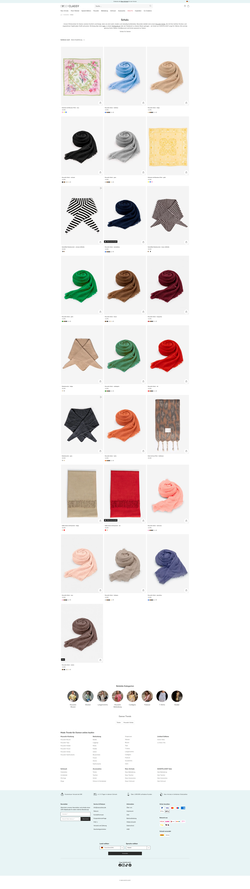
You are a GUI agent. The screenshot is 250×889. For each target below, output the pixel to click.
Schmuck (113, 11)
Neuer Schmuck (129, 781)
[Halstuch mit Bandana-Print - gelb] (168, 145)
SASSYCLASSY (126, 880)
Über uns (129, 807)
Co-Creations (148, 11)
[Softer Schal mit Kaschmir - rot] (125, 494)
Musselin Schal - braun (111, 316)
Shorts (95, 761)
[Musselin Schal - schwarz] (82, 145)
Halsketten (64, 772)
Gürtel (95, 778)
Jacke (103, 26)
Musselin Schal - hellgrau (111, 595)
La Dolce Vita (161, 743)
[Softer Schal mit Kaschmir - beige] (82, 494)
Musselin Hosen (65, 749)
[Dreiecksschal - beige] (82, 354)
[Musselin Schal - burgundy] (168, 285)
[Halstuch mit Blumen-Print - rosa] (82, 76)
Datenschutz (130, 826)
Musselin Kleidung (67, 736)
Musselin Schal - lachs (111, 456)
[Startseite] (61, 14)
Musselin (96, 11)
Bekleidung (104, 11)
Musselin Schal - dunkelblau (112, 247)
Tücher (119, 722)
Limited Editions (163, 736)
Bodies (95, 740)
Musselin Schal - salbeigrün (112, 386)
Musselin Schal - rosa (67, 595)
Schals (71, 14)
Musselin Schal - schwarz (68, 177)
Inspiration (138, 11)
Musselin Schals (160, 24)
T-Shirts (162, 705)
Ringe (62, 781)
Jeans (126, 764)
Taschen (95, 775)
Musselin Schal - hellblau (111, 107)
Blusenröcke (96, 755)
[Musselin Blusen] (73, 696)
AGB (128, 829)
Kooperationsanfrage (100, 818)
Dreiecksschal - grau (67, 456)
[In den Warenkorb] (100, 103)
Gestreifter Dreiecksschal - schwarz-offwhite (73, 247)
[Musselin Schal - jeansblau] (168, 563)
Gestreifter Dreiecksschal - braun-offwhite (158, 247)
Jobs (128, 815)
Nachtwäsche (97, 764)
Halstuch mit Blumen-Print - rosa (70, 107)
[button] (188, 6)
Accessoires (121, 11)
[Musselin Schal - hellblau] (125, 76)
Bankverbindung (131, 818)
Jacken (95, 752)
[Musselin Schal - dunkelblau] (125, 215)
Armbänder (64, 775)
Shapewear (128, 736)
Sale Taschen (161, 775)
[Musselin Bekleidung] (117, 696)
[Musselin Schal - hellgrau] (125, 563)
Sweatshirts (128, 761)
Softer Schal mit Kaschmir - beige (70, 525)
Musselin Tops (65, 743)
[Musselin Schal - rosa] (82, 563)
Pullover (147, 705)
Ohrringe (63, 778)
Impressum (130, 811)
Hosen (95, 758)
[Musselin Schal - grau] (125, 145)
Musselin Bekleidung (118, 706)
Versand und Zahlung (100, 826)
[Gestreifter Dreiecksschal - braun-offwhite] (168, 215)
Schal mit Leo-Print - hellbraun (156, 456)
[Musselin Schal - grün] (82, 285)
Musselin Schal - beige (154, 107)
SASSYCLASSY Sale (164, 769)
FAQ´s (96, 822)
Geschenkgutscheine (100, 829)
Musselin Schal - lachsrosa (155, 525)
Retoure (96, 811)
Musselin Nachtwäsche (68, 755)
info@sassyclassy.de (100, 807)
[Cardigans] (132, 696)
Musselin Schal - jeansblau (155, 595)
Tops (126, 746)
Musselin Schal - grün (67, 316)
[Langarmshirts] (103, 696)
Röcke (94, 746)
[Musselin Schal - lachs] (125, 424)
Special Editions (86, 11)
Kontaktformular (99, 815)
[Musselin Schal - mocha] (82, 633)
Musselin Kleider (66, 746)
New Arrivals (64, 11)
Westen (88, 705)
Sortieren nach (65, 40)
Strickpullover (116, 26)
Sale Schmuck (161, 781)
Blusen (127, 742)
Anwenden (125, 853)
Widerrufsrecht (131, 822)
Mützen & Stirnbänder (99, 781)
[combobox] (124, 6)
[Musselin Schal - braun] (125, 285)
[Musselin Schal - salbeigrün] (125, 354)
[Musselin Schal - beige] (168, 76)
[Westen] (88, 696)
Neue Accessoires (130, 778)
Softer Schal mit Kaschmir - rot (112, 525)
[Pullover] (147, 696)
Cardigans (132, 705)
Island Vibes (161, 740)
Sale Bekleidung (162, 772)
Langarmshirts (103, 705)
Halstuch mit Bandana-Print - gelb (157, 177)
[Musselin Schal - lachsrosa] (168, 494)
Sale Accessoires (162, 778)
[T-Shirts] (162, 696)
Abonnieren (86, 819)
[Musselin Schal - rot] (168, 354)
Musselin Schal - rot (153, 386)
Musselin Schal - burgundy (155, 316)
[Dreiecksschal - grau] (82, 424)
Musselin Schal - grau (110, 177)
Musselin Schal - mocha (68, 665)
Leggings (95, 743)
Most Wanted (75, 11)
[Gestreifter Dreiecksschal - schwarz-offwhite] (82, 215)
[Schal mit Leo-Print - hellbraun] (168, 424)
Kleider (176, 705)
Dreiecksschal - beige (67, 386)
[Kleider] (177, 696)
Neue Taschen (129, 775)
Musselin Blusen (73, 706)
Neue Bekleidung (130, 772)
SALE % (130, 11)
